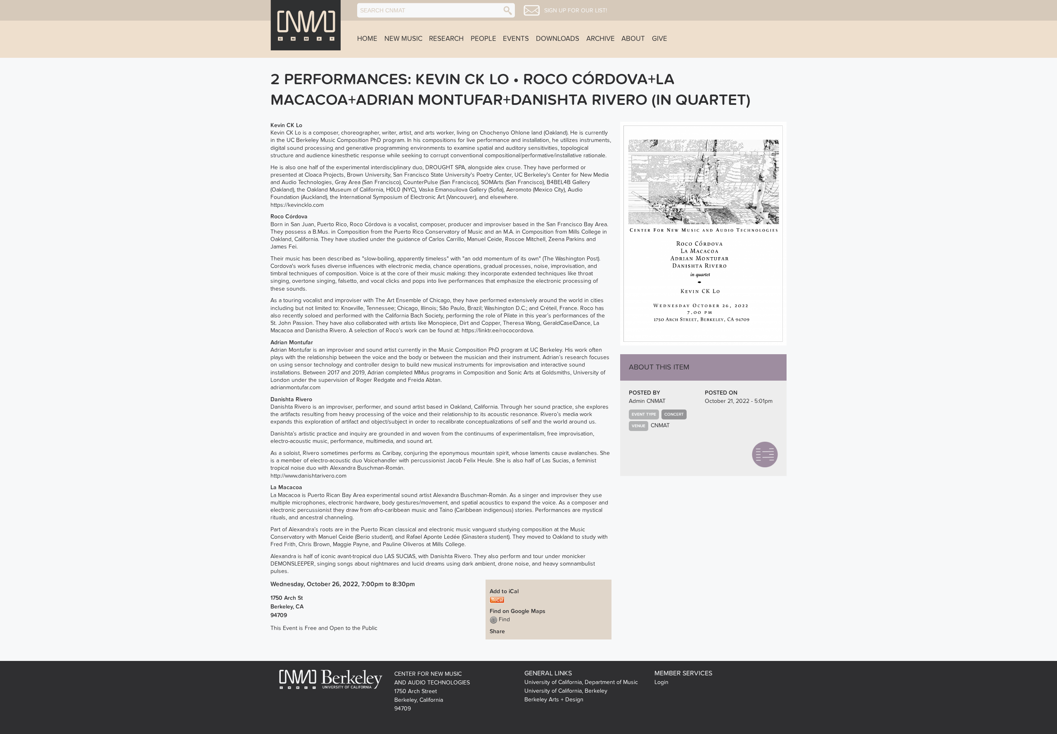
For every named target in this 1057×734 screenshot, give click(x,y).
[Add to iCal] (497, 599)
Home (367, 39)
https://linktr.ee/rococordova (497, 330)
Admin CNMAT (647, 401)
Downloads (557, 39)
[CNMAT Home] (305, 25)
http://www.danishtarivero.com (308, 475)
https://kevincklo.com (297, 204)
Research (446, 39)
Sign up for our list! (575, 11)
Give (659, 39)
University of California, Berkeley (565, 690)
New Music (403, 39)
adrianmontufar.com (295, 387)
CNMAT (660, 425)
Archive (600, 39)
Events (516, 39)
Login (661, 682)
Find (503, 619)
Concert (674, 414)
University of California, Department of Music (581, 682)
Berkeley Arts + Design (553, 699)
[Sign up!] (532, 10)
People (483, 39)
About (633, 39)
